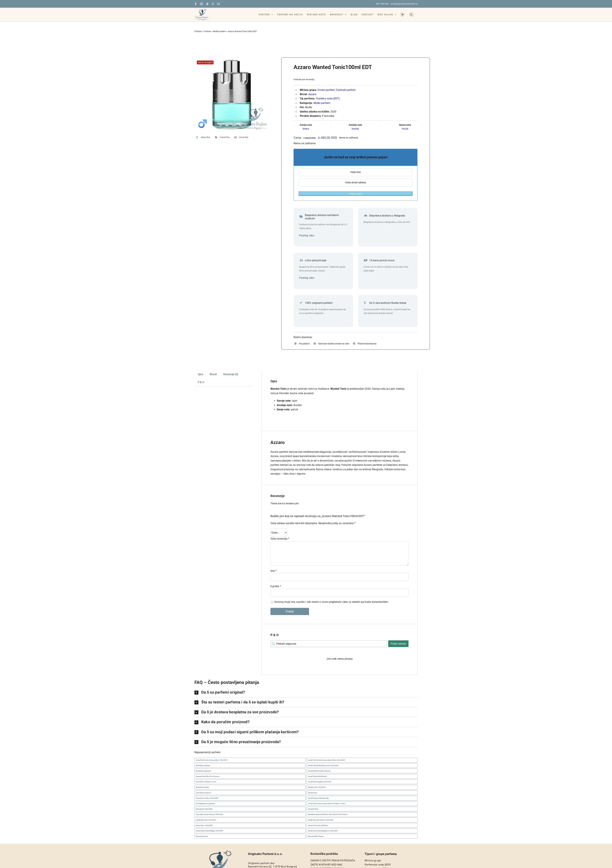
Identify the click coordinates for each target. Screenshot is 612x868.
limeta (306, 128)
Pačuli (405, 128)
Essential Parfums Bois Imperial (319, 771)
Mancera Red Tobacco (316, 836)
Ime (273, 570)
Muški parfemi (219, 31)
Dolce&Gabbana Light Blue (205, 803)
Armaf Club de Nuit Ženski (317, 776)
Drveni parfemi (326, 89)
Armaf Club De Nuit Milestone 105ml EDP (323, 831)
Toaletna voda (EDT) (328, 98)
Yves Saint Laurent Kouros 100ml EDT (209, 814)
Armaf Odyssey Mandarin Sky (318, 798)
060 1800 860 (382, 4)
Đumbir (355, 128)
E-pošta (275, 586)
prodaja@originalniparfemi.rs (404, 4)
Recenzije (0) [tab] (230, 374)
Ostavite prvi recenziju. (304, 79)
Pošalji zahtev (355, 194)
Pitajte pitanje (398, 643)
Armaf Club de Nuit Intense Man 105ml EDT (211, 760)
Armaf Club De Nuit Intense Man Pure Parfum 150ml (326, 803)
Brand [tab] (213, 374)
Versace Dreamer (202, 836)
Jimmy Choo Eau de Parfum (318, 825)
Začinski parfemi (346, 89)
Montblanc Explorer (203, 765)
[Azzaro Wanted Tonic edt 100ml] (231, 94)
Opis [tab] (200, 374)
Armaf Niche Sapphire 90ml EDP (319, 782)
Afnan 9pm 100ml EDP (204, 825)
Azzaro (312, 94)
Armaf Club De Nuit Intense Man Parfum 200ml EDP (326, 760)
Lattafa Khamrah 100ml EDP (206, 820)
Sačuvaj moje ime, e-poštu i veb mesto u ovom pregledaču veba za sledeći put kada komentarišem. (331, 601)
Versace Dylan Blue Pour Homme (207, 776)
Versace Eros (312, 793)
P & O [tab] (201, 382)
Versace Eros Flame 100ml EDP (207, 798)
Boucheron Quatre (202, 787)
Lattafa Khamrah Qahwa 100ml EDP (321, 820)
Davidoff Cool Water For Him (206, 782)
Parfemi (207, 31)
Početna (198, 31)
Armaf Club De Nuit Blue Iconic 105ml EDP (323, 765)
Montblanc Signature (203, 771)
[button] (411, 14)
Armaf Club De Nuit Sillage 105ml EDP (209, 831)
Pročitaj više (306, 235)
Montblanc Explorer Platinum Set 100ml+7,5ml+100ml (327, 814)
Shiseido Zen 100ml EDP (317, 787)
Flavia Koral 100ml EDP (204, 809)
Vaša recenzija (279, 538)
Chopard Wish (313, 809)
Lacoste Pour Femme (203, 793)
